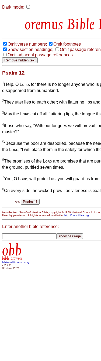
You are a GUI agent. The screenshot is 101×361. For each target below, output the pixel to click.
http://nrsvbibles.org (76, 215)
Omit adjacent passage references (40, 55)
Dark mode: (13, 7)
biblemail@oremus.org (16, 262)
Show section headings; (30, 49)
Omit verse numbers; (27, 44)
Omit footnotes (67, 44)
